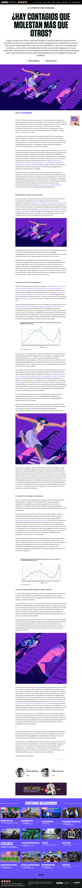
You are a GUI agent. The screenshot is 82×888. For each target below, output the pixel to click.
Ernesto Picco (46, 823)
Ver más (41, 875)
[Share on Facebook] (24, 113)
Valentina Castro (46, 867)
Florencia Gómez (26, 867)
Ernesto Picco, (46, 845)
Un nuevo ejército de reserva (9, 865)
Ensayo (24, 808)
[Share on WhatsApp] (26, 113)
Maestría (58, 2)
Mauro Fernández (67, 845)
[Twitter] (19, 2)
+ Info (27, 775)
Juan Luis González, (6, 822)
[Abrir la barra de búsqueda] (33, 2)
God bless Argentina (47, 821)
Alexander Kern (26, 822)
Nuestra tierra (66, 843)
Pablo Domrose (51, 61)
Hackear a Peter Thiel (7, 821)
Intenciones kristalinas (48, 865)
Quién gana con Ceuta (27, 821)
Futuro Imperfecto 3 (76, 2)
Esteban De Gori (67, 823)
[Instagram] (24, 2)
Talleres (53, 2)
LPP (70, 2)
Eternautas (45, 843)
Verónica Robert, (5, 846)
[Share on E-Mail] (31, 113)
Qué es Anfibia (4, 885)
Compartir (18, 112)
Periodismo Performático (17, 883)
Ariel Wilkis (25, 845)
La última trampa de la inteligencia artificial (7, 843)
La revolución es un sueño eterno (71, 821)
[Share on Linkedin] (29, 113)
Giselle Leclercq (14, 822)
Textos (44, 2)
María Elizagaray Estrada (29, 845)
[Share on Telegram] (27, 113)
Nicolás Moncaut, (13, 846)
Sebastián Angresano (28, 823)
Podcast (49, 2)
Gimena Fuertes (67, 867)
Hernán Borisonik (6, 867)
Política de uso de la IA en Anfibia (14, 885)
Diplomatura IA (65, 2)
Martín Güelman (34, 61)
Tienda (23, 885)
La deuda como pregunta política (30, 843)
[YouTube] (26, 2)
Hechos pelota (66, 865)
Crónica (4, 808)
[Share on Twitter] (22, 113)
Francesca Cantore (13, 847)
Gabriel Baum (3, 847)
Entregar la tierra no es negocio (30, 865)
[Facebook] (21, 2)
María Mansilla (53, 845)
